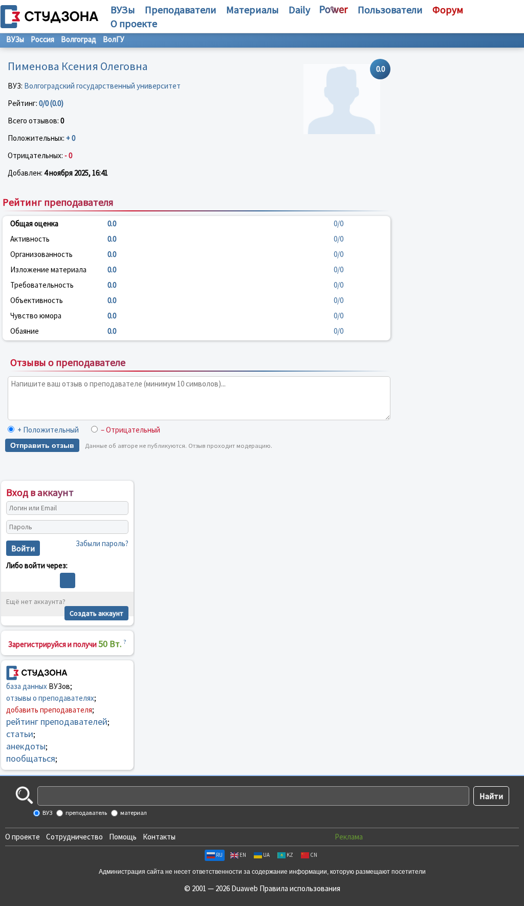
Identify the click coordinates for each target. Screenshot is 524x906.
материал (133, 812)
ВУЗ (46, 812)
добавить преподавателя (49, 710)
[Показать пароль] (118, 527)
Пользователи (390, 9)
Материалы (252, 9)
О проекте (22, 837)
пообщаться (30, 758)
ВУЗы (123, 9)
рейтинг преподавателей (56, 721)
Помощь (123, 837)
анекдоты (26, 746)
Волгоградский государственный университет (102, 86)
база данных (26, 686)
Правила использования (299, 888)
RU (219, 854)
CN (313, 854)
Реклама (349, 837)
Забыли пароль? (102, 543)
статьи (19, 734)
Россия (42, 39)
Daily (299, 9)
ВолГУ (113, 39)
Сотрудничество (74, 837)
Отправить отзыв (42, 445)
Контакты (159, 837)
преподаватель (85, 812)
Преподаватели (180, 9)
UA (266, 854)
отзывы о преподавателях (50, 698)
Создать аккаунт (96, 613)
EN (242, 854)
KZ (290, 854)
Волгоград (78, 39)
